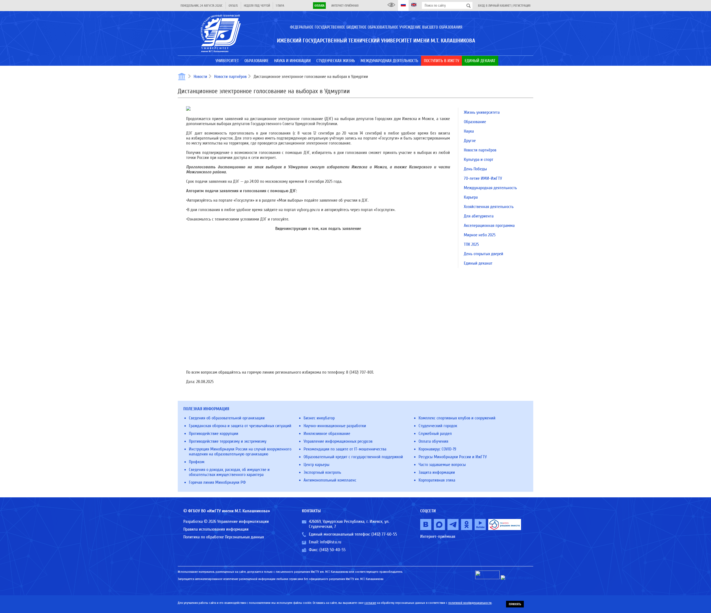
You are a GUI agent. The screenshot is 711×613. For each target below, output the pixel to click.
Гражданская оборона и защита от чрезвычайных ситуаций (240, 425)
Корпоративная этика (437, 480)
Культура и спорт (478, 159)
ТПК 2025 (471, 244)
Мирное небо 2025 (479, 234)
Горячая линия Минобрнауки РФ (217, 482)
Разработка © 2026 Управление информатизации (226, 521)
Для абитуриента (479, 216)
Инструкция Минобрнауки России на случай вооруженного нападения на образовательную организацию (240, 452)
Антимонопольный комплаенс (330, 480)
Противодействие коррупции (213, 433)
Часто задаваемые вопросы (442, 464)
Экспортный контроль (322, 472)
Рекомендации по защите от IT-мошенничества (345, 449)
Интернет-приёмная (345, 5)
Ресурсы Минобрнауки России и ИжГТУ (453, 456)
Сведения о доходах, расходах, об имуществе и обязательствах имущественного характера (229, 472)
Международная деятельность (490, 187)
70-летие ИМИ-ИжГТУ (483, 178)
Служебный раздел (435, 433)
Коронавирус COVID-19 (437, 449)
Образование (475, 121)
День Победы (475, 168)
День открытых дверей (483, 253)
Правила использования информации (216, 529)
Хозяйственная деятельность (489, 206)
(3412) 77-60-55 (384, 534)
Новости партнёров (230, 76)
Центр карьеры (316, 464)
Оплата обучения (433, 441)
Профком (196, 461)
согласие (370, 603)
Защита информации (437, 472)
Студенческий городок (438, 425)
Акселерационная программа (489, 225)
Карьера (471, 197)
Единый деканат (478, 263)
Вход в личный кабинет (494, 5)
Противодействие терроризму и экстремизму (227, 441)
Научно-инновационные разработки (335, 425)
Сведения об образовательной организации (227, 418)
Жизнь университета (482, 112)
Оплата (319, 5)
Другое (470, 140)
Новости (200, 76)
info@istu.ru (330, 541)
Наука (469, 131)
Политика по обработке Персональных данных (223, 537)
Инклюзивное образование (327, 433)
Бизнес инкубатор (319, 418)
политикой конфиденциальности (470, 603)
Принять (515, 604)
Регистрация (521, 5)
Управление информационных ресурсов (338, 441)
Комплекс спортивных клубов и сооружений (457, 418)
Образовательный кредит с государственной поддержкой (353, 456)
